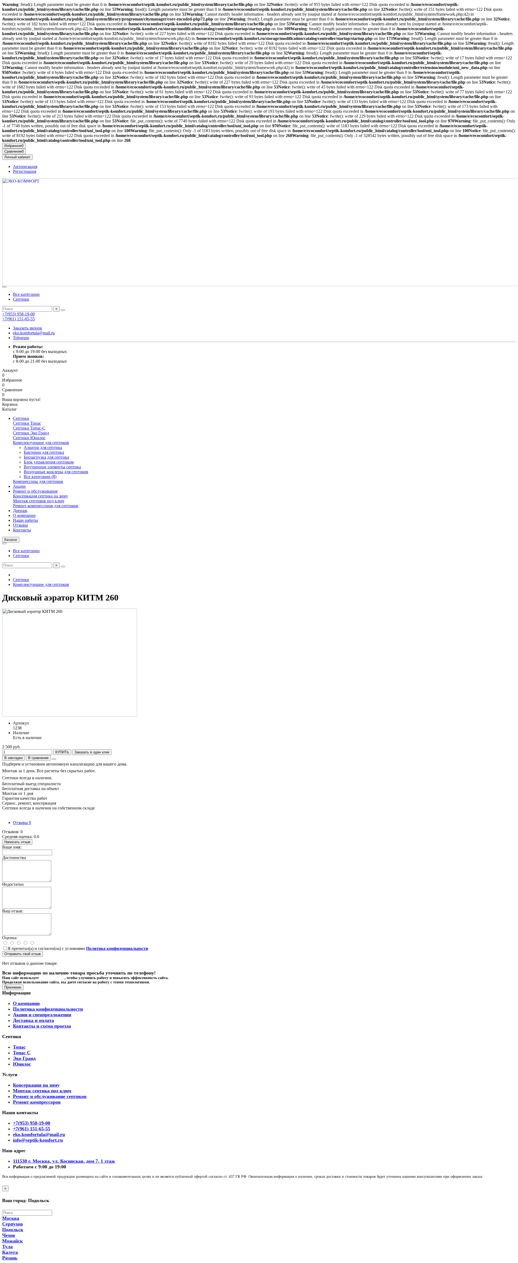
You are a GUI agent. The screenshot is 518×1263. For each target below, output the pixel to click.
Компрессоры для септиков (38, 481)
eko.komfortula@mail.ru (34, 333)
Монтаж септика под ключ (42, 1090)
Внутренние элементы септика (52, 467)
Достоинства (14, 857)
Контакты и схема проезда (42, 1026)
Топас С (21, 1052)
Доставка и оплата (33, 1020)
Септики (21, 299)
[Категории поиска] (4, 287)
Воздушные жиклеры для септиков (56, 471)
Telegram (21, 337)
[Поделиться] (54, 759)
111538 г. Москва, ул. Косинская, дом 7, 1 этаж (64, 1161)
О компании (24, 515)
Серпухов (12, 1224)
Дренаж (20, 510)
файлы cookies (52, 978)
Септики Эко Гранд (31, 433)
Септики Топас (27, 423)
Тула (7, 1246)
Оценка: (9, 937)
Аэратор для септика (43, 447)
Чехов (8, 1235)
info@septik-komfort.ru (38, 1140)
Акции (19, 486)
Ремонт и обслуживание (35, 491)
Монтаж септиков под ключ (38, 501)
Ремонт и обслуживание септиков (50, 1096)
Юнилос (22, 1064)
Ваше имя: (11, 847)
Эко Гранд (24, 1058)
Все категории (26, 294)
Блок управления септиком (49, 462)
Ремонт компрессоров (37, 1102)
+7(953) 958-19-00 (18, 314)
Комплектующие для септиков (41, 442)
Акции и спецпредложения (42, 1014)
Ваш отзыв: (12, 911)
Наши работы (25, 520)
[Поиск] (63, 310)
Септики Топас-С (29, 428)
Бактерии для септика (44, 452)
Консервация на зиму (36, 1085)
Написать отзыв (17, 842)
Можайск (12, 1241)
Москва (10, 1218)
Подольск (12, 1229)
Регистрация (24, 171)
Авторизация (25, 166)
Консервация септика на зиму (40, 496)
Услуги (9, 1074)
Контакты (22, 530)
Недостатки (13, 884)
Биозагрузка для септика (46, 457)
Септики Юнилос (29, 437)
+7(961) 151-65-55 (18, 319)
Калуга (10, 1252)
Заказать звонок (27, 328)
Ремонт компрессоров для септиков (45, 505)
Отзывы (20, 525)
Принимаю (12, 987)
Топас (19, 1047)
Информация (16, 993)
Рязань (10, 1258)
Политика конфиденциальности (48, 1009)
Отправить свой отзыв (22, 954)
